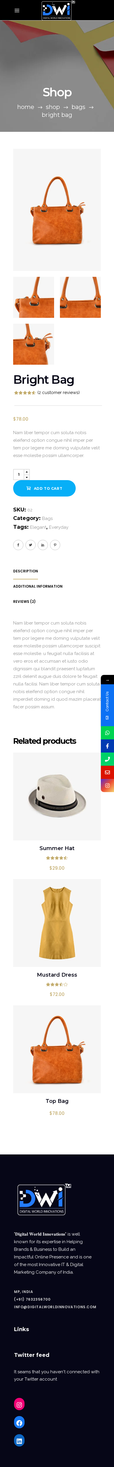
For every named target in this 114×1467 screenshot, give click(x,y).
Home (25, 106)
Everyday (58, 527)
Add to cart (48, 488)
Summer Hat (57, 848)
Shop (53, 106)
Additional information (38, 586)
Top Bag (57, 1101)
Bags (78, 106)
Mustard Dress (57, 975)
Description (25, 571)
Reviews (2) (24, 601)
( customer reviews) (58, 392)
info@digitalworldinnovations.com (55, 1306)
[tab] (49, 571)
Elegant (38, 527)
